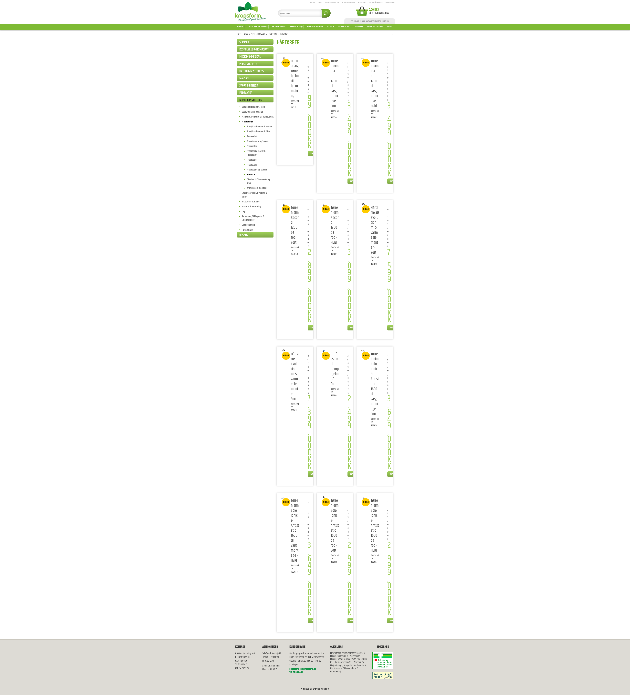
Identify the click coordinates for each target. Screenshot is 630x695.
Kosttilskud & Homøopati (258, 26)
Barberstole (252, 136)
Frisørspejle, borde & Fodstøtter (256, 153)
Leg (243, 211)
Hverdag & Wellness (315, 26)
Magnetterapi (336, 665)
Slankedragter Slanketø (353, 653)
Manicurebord (350, 668)
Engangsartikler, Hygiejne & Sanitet (254, 195)
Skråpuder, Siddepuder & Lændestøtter (253, 218)
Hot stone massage (343, 662)
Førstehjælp (247, 230)
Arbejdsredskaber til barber (259, 127)
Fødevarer (359, 26)
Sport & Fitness (344, 26)
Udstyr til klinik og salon (252, 112)
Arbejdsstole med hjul (256, 188)
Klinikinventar (336, 668)
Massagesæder (336, 659)
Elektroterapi (336, 653)
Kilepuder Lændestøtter (354, 665)
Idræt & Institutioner (251, 202)
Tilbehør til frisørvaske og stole (258, 181)
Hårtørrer (251, 175)
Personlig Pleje (296, 26)
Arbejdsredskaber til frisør (259, 131)
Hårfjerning (358, 662)
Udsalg (390, 26)
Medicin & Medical (279, 26)
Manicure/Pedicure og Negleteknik (257, 117)
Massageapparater (338, 656)
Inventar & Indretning (251, 206)
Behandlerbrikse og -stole (253, 107)
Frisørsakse (252, 146)
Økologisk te (351, 659)
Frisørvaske (252, 165)
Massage (330, 26)
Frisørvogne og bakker (257, 170)
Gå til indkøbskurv (379, 13)
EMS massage (354, 656)
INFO (312, 153)
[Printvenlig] (393, 34)
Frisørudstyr (247, 122)
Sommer (240, 26)
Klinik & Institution (375, 26)
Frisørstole (252, 160)
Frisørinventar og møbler (258, 141)
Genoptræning (248, 225)
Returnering (335, 671)
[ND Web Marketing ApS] (250, 11)
